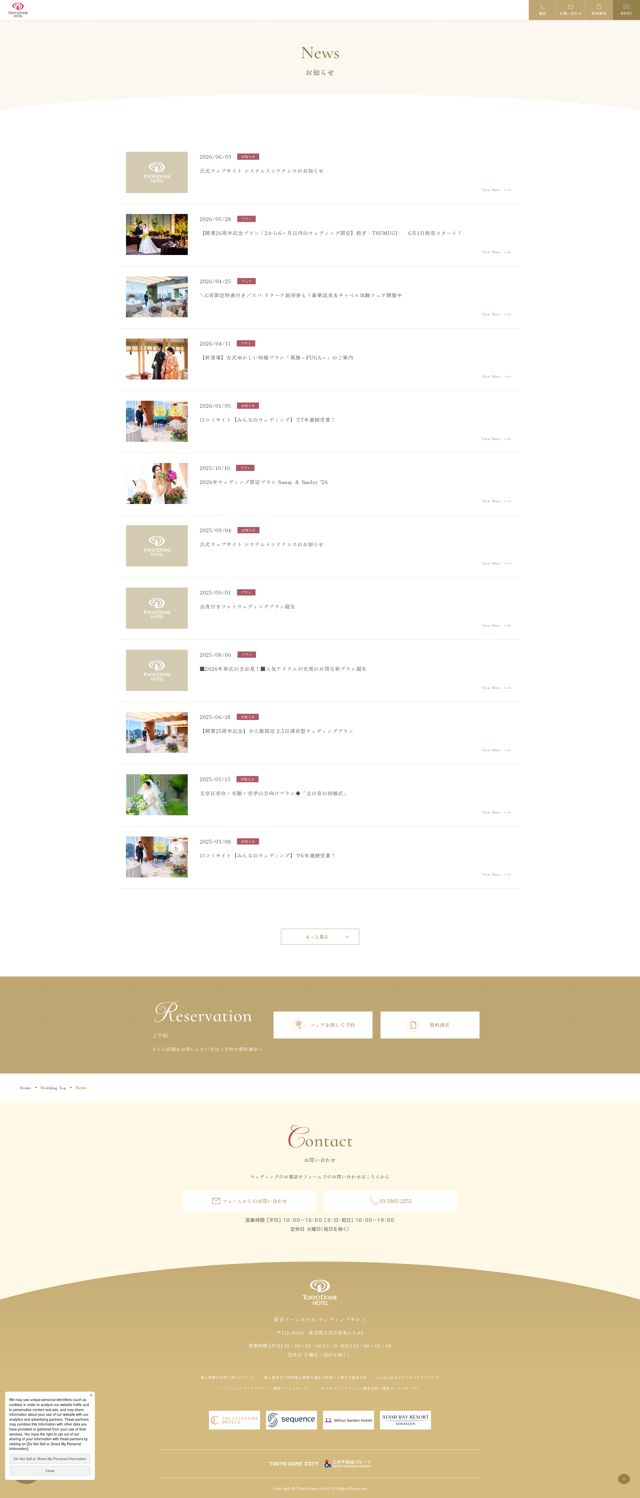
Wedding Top (53, 1087)
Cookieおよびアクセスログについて (408, 1377)
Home (25, 1087)
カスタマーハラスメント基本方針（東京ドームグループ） (370, 1388)
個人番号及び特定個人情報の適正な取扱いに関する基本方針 (315, 1377)
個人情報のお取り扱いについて (227, 1377)
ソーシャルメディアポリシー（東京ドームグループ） (265, 1388)
